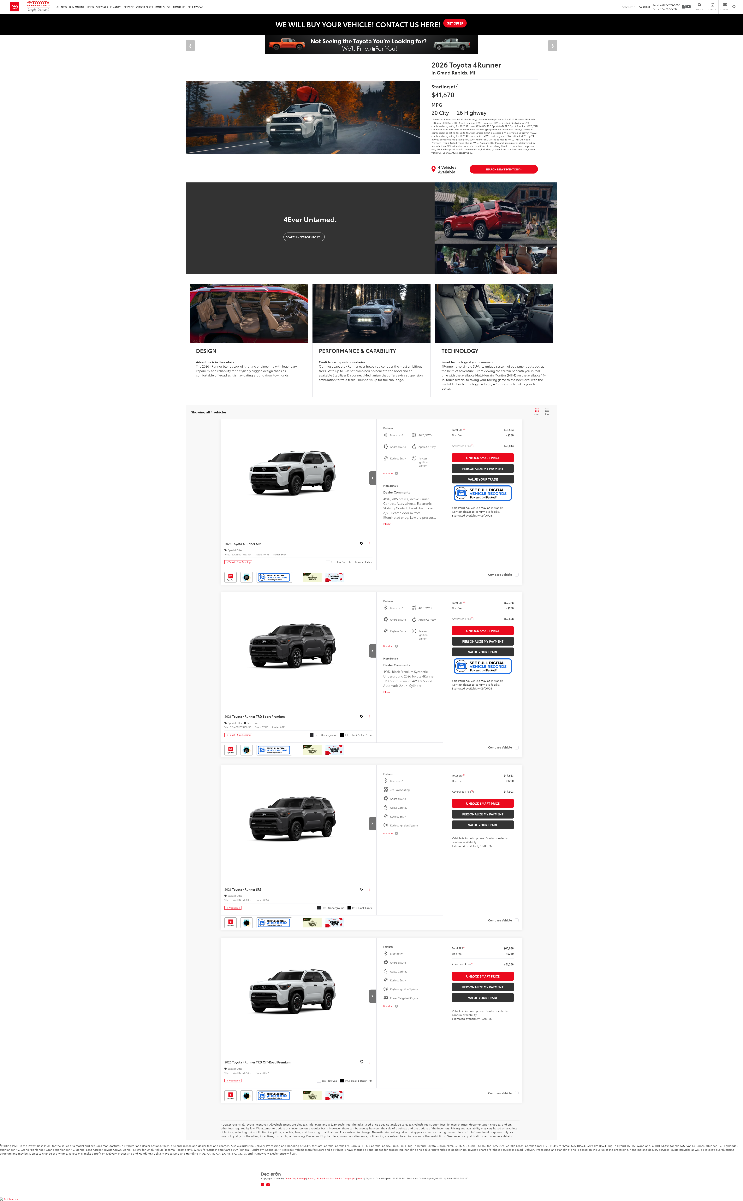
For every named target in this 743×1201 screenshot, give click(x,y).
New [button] (64, 7)
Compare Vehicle (500, 575)
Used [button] (90, 7)
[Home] (57, 7)
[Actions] (369, 543)
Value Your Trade (483, 479)
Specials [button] (102, 7)
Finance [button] (115, 7)
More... (388, 524)
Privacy (311, 1178)
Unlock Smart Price (483, 457)
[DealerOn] (271, 1173)
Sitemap (301, 1178)
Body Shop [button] (162, 7)
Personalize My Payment (482, 468)
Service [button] (129, 7)
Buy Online (77, 7)
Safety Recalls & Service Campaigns (336, 1178)
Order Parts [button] (144, 7)
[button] (372, 478)
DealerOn (289, 1178)
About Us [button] (179, 7)
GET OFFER (455, 23)
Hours (360, 1178)
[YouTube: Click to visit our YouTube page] (688, 7)
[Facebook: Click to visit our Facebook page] (684, 7)
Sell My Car (195, 7)
